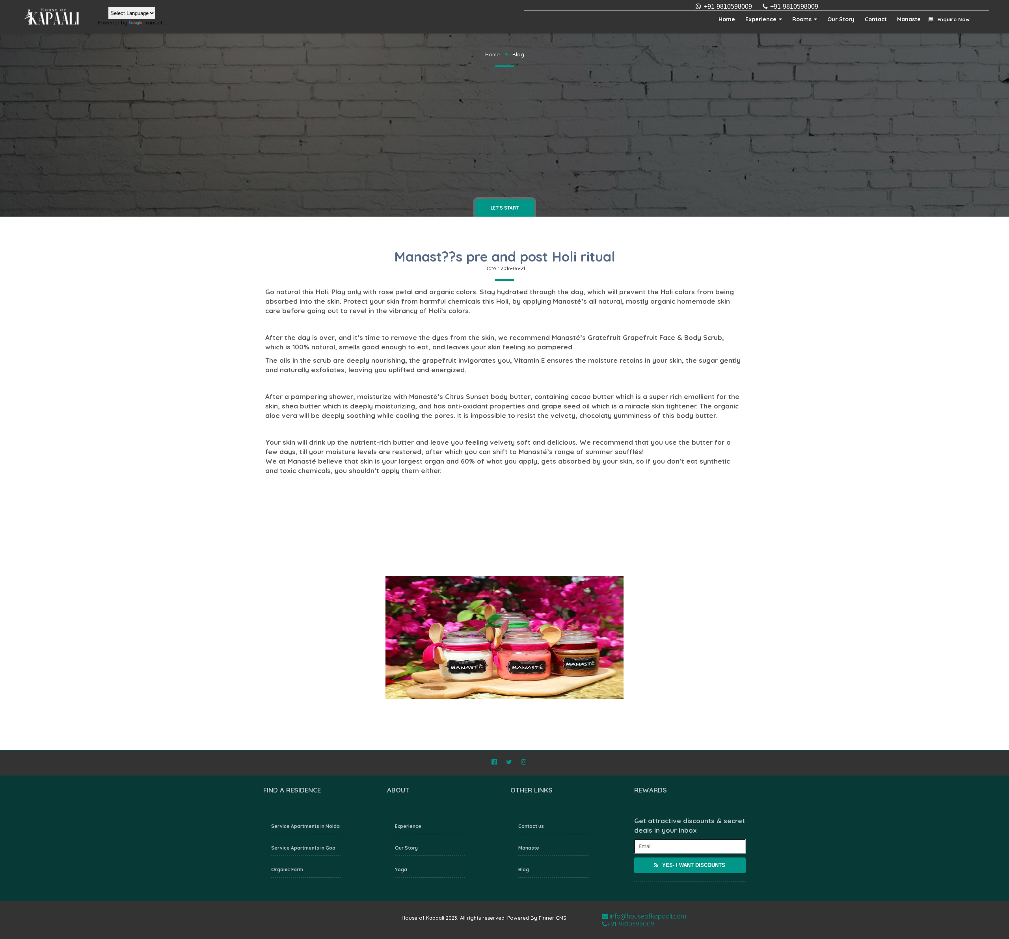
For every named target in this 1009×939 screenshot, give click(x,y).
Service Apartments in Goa (303, 848)
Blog (523, 869)
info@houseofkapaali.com (647, 916)
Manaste (909, 19)
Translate (154, 22)
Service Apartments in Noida (305, 826)
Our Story (840, 19)
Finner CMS (552, 918)
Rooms (802, 19)
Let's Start (505, 208)
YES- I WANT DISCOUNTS (693, 865)
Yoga (401, 869)
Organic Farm (287, 869)
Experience (760, 19)
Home (727, 19)
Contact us (531, 826)
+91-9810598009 (794, 6)
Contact (876, 19)
